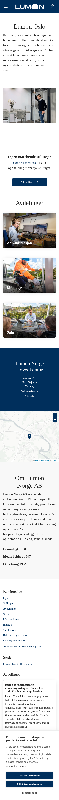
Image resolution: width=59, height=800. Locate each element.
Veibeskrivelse (29, 391)
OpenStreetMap (42, 460)
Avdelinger (9, 608)
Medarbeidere (11, 619)
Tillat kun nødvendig (29, 784)
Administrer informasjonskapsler (22, 646)
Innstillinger (29, 792)
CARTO (55, 460)
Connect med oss (24, 163)
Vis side (29, 396)
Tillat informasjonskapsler (29, 775)
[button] (52, 6)
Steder (6, 614)
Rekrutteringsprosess (15, 635)
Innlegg (7, 624)
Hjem (6, 598)
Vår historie (10, 630)
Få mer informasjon (16, 766)
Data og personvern (14, 640)
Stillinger (8, 603)
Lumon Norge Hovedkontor (19, 663)
